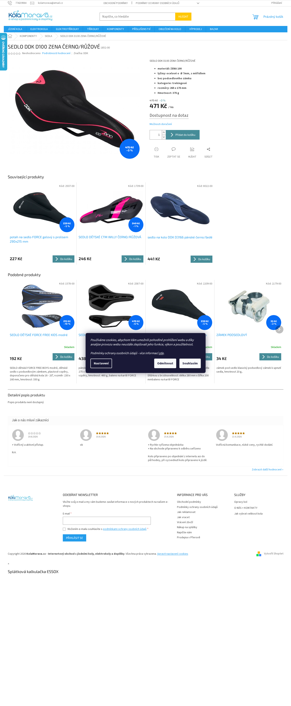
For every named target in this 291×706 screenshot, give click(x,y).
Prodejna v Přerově (188, 537)
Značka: (81, 53)
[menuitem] (15, 29)
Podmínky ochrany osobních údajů (157, 3)
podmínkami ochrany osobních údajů (124, 529)
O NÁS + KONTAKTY (245, 508)
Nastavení (101, 363)
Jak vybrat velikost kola (248, 514)
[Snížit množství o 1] (164, 137)
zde (161, 353)
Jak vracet (183, 517)
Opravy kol (240, 502)
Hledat (183, 16)
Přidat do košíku (185, 134)
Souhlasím (190, 363)
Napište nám (184, 532)
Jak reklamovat (186, 512)
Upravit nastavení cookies (172, 554)
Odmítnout (165, 363)
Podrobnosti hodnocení (56, 53)
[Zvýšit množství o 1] (164, 132)
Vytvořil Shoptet (273, 554)
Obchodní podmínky (115, 3)
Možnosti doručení (161, 124)
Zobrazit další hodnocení (266, 470)
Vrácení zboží (185, 522)
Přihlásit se (74, 537)
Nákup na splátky (187, 527)
